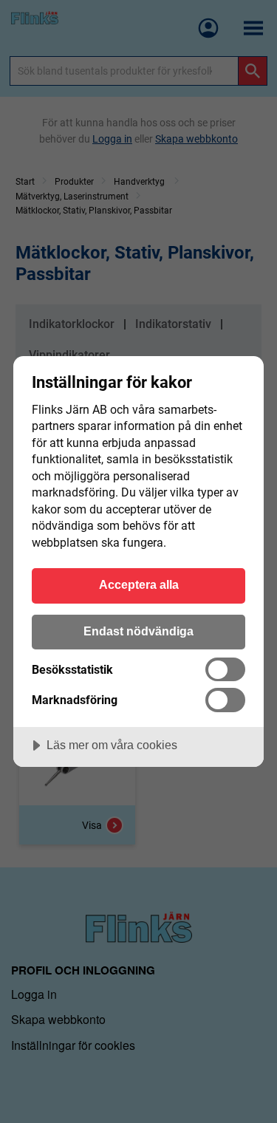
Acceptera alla (139, 584)
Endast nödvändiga (138, 631)
